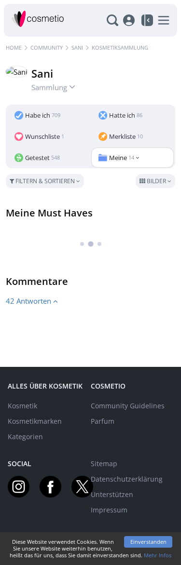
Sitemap (104, 463)
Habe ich (42, 115)
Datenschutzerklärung (127, 479)
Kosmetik (22, 405)
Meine (121, 157)
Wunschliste (44, 136)
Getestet (42, 157)
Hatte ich (125, 115)
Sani (77, 47)
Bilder (156, 181)
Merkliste (126, 136)
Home (14, 47)
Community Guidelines (128, 405)
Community (46, 47)
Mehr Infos (157, 555)
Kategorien (25, 436)
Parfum (102, 421)
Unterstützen (112, 494)
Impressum (109, 509)
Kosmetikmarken (35, 421)
